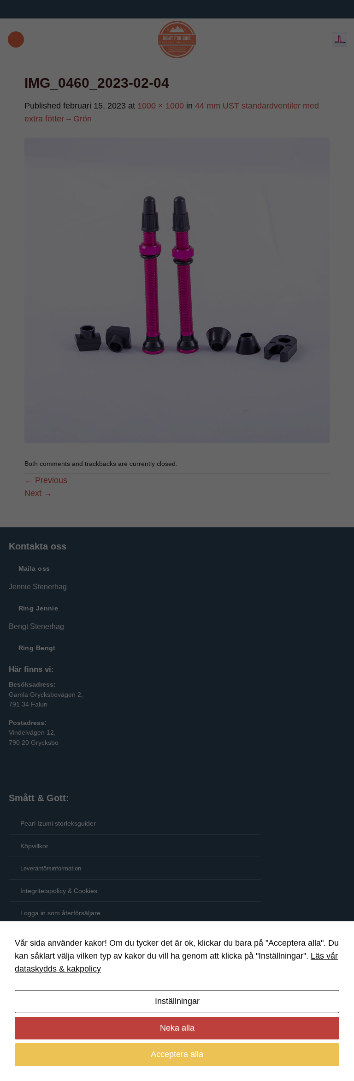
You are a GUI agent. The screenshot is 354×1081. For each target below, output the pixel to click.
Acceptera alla (177, 1054)
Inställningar (177, 1001)
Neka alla (177, 1028)
